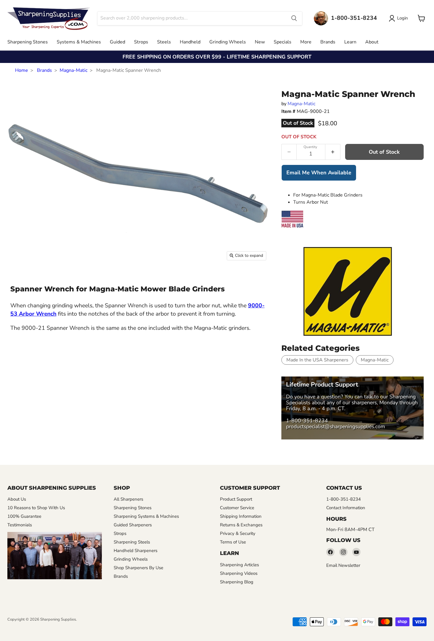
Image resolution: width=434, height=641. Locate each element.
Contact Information (345, 508)
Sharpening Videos (238, 573)
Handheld (190, 42)
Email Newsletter (343, 565)
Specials (282, 42)
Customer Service (237, 508)
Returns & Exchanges (241, 525)
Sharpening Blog (236, 582)
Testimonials (19, 525)
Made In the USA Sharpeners (317, 360)
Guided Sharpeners (133, 525)
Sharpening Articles (239, 565)
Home (21, 70)
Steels (164, 42)
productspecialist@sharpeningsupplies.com (335, 426)
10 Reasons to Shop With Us (36, 508)
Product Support (236, 499)
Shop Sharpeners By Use (138, 568)
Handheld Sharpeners (135, 551)
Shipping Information (241, 516)
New (260, 42)
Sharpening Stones (27, 42)
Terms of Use (233, 542)
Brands (327, 42)
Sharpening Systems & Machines (146, 516)
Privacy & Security (237, 533)
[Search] (294, 18)
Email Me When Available (318, 172)
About (371, 42)
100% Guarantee (24, 516)
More (305, 42)
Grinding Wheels (227, 42)
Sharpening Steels (132, 542)
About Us (16, 499)
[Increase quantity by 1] (332, 152)
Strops (141, 42)
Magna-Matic (73, 70)
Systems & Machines (79, 42)
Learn (350, 42)
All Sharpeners (128, 499)
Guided (117, 42)
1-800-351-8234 (307, 420)
